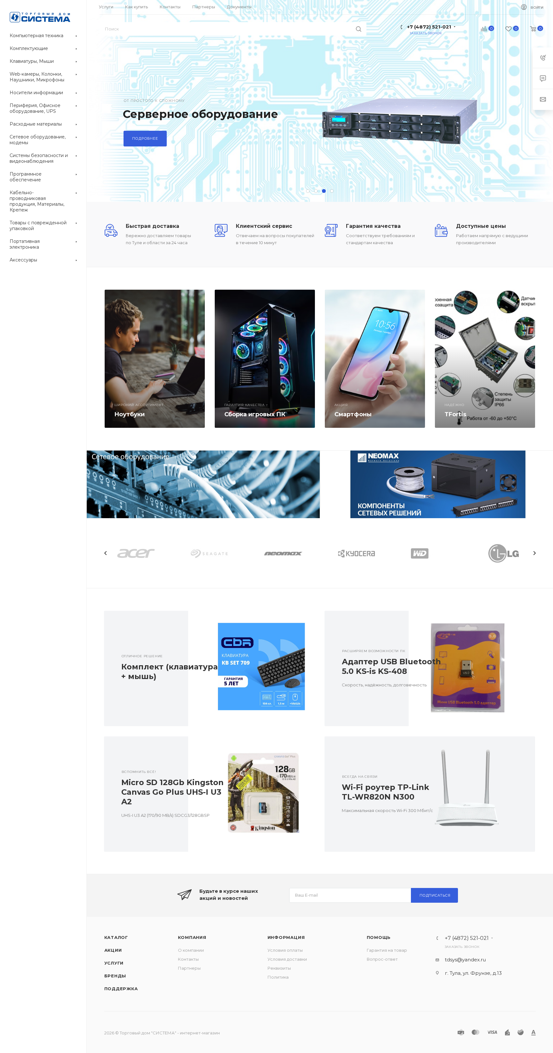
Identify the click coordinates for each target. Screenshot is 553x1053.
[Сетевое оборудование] (203, 484)
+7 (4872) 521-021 (429, 27)
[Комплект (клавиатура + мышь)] (251, 668)
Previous (105, 553)
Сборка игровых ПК (254, 414)
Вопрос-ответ (382, 959)
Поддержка (121, 988)
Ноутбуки (129, 414)
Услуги (114, 963)
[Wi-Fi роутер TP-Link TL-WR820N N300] (472, 794)
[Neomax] (436, 484)
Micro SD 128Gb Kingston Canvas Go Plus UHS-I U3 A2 (172, 792)
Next (534, 553)
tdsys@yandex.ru (465, 960)
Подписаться (435, 895)
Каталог (116, 937)
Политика (278, 977)
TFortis (455, 414)
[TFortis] (485, 359)
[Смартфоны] (375, 359)
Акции (113, 950)
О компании (191, 950)
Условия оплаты (285, 950)
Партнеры (189, 968)
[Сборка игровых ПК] (265, 359)
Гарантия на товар (387, 950)
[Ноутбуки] (155, 359)
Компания (192, 937)
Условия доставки (287, 959)
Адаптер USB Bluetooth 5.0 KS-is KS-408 (391, 666)
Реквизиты (279, 968)
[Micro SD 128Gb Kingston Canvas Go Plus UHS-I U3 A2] (251, 794)
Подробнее (145, 138)
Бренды (115, 975)
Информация (286, 937)
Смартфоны (353, 414)
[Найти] (358, 29)
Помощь (379, 937)
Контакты (188, 959)
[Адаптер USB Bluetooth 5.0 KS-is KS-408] (472, 668)
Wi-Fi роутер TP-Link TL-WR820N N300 (385, 792)
